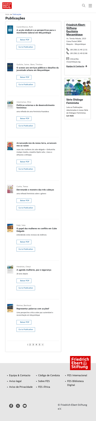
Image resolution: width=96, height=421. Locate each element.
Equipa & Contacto (75, 66)
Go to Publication (25, 47)
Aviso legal (15, 381)
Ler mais (70, 116)
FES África (44, 386)
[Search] (84, 5)
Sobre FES (44, 381)
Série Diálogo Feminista (74, 101)
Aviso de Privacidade (21, 386)
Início (7, 14)
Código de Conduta (49, 375)
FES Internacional (77, 375)
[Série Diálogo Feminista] (78, 86)
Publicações (17, 14)
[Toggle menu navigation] (90, 5)
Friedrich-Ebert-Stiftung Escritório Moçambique (75, 29)
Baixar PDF (24, 40)
